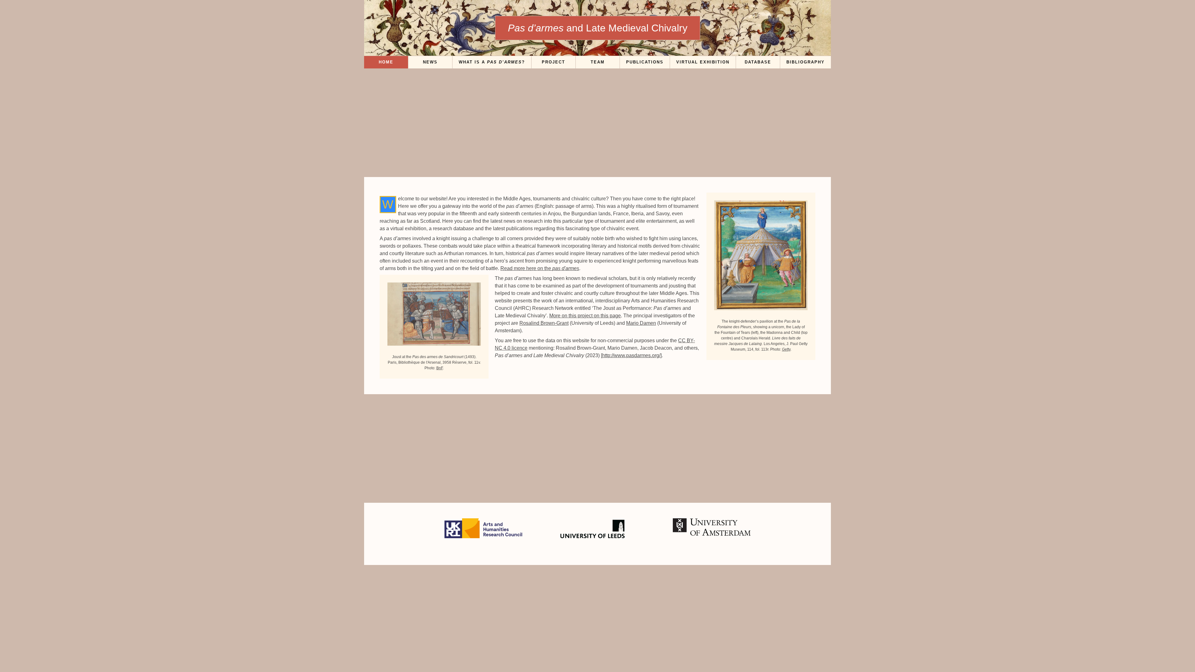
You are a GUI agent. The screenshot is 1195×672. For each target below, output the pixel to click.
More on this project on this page (585, 315)
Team (598, 62)
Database (758, 62)
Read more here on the (539, 268)
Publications (644, 62)
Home (386, 62)
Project (553, 62)
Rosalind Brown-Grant (544, 323)
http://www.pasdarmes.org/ (631, 355)
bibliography (805, 62)
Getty (786, 349)
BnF (439, 368)
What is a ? (492, 62)
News (430, 62)
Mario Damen (641, 323)
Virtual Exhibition (702, 62)
